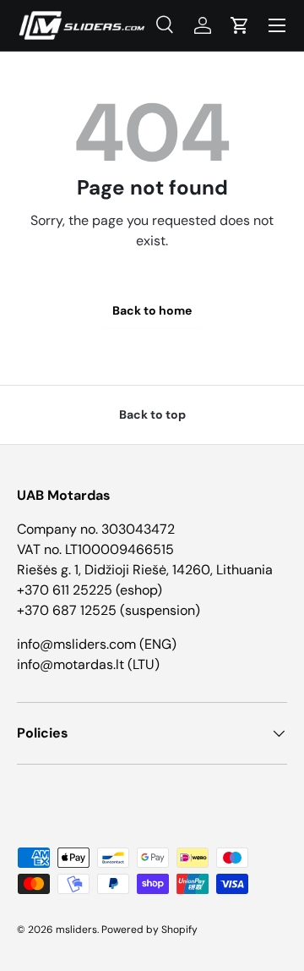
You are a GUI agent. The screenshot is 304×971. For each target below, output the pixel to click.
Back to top (152, 414)
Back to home (152, 310)
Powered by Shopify (149, 929)
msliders (76, 929)
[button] (239, 25)
